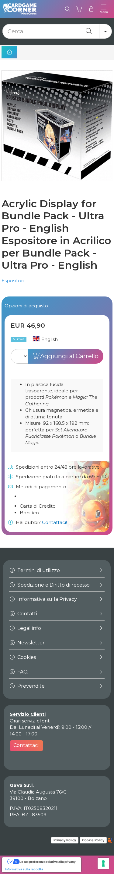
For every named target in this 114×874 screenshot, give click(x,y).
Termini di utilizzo (38, 570)
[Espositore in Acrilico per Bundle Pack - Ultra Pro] (57, 130)
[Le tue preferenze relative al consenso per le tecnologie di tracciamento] (103, 863)
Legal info (28, 628)
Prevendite (30, 686)
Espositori (13, 280)
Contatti (26, 614)
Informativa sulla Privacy (46, 599)
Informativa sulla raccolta (24, 869)
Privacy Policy (65, 840)
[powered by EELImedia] (110, 839)
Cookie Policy (93, 840)
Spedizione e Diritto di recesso (53, 585)
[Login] (91, 9)
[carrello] (79, 9)
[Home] (9, 52)
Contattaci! (54, 522)
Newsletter (30, 643)
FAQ (22, 672)
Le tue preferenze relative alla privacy (47, 861)
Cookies (26, 657)
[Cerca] (68, 9)
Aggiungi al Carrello (69, 356)
